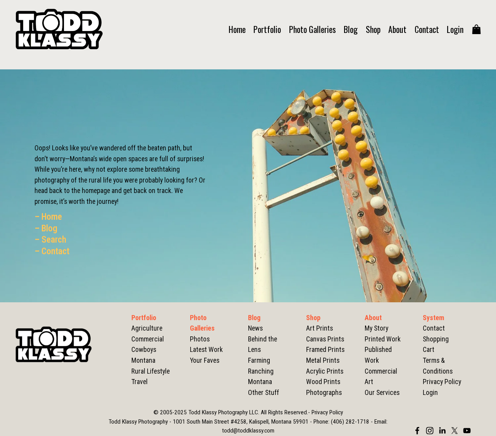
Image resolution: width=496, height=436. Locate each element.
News (255, 328)
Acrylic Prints (324, 371)
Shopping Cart (436, 344)
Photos (200, 339)
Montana (260, 382)
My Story (376, 328)
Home (237, 29)
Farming (259, 360)
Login (455, 29)
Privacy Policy (442, 382)
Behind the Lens (262, 344)
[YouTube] (467, 430)
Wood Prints (323, 382)
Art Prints (319, 328)
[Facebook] (417, 430)
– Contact (51, 251)
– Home (48, 217)
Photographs (324, 392)
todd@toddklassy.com (248, 430)
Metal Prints (322, 360)
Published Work (378, 355)
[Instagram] (430, 430)
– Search (50, 239)
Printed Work (383, 339)
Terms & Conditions (438, 366)
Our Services (382, 392)
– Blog (45, 228)
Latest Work (206, 349)
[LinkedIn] (442, 430)
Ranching (261, 371)
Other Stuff (263, 392)
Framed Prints (325, 349)
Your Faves (204, 360)
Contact (427, 29)
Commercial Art (381, 376)
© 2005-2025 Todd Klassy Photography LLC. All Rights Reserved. (230, 412)
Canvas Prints (325, 339)
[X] (454, 430)
